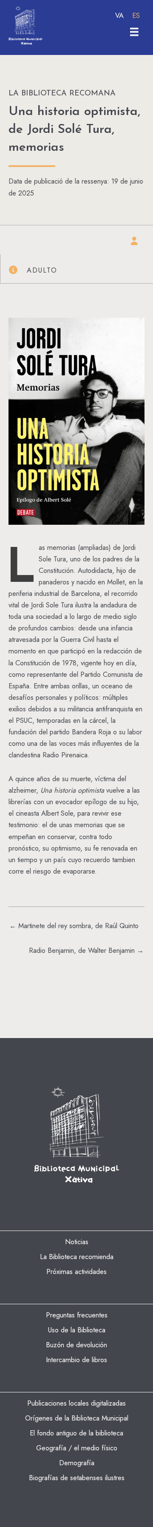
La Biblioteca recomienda (76, 1256)
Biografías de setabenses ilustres (77, 1477)
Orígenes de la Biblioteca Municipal (76, 1418)
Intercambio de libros (76, 1359)
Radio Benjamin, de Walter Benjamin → (86, 950)
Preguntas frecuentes (77, 1315)
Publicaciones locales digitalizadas (76, 1403)
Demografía (76, 1463)
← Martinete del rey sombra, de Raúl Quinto (74, 925)
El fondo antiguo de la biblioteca (76, 1433)
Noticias (76, 1242)
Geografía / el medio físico (76, 1448)
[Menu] (134, 32)
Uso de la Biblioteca (76, 1330)
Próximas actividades (76, 1271)
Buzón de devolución (76, 1345)
